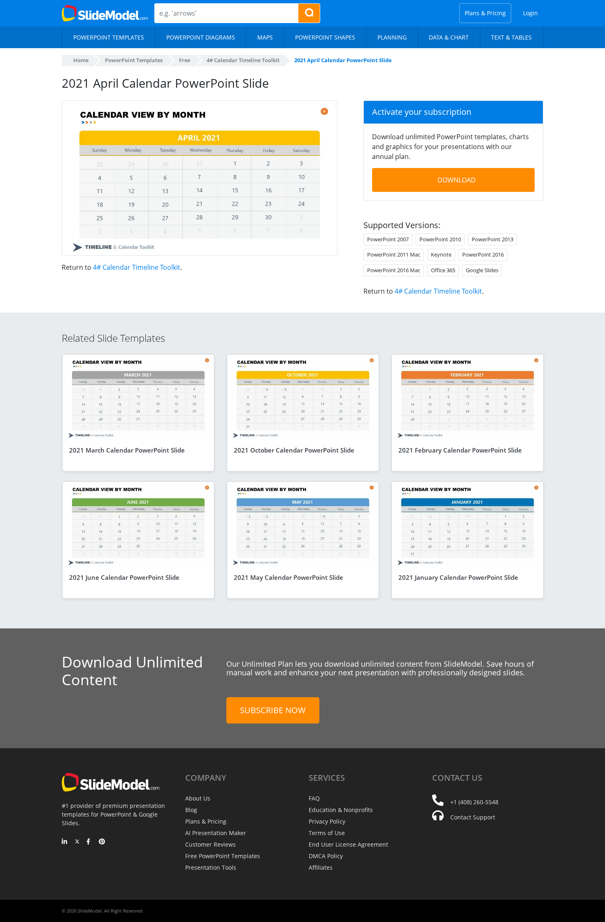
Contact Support (472, 817)
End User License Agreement (348, 844)
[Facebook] (89, 842)
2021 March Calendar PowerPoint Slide (127, 450)
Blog (191, 810)
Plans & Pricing (485, 13)
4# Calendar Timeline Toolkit (136, 267)
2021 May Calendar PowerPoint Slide (288, 577)
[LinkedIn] (65, 842)
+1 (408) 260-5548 (474, 802)
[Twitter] (77, 842)
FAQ (314, 798)
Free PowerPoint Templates (222, 856)
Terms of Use (327, 833)
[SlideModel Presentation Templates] (105, 13)
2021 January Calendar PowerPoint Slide (458, 577)
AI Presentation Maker (215, 833)
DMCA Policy (326, 856)
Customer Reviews (210, 844)
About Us (197, 798)
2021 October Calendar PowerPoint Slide (294, 450)
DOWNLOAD (456, 179)
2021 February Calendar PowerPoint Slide (460, 450)
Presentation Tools (210, 867)
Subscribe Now (273, 710)
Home (80, 60)
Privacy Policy (327, 821)
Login (530, 13)
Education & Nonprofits (341, 810)
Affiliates (321, 867)
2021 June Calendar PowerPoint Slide (124, 577)
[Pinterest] (102, 842)
